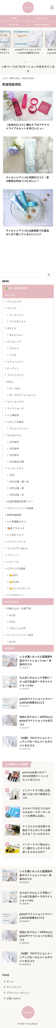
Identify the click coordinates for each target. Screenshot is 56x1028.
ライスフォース (15, 408)
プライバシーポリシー (18, 992)
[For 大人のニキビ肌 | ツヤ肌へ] (28, 7)
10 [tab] (42, 62)
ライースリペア (15, 401)
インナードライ (15, 468)
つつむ (12, 355)
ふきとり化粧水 (15, 422)
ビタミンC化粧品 (16, 568)
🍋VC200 (14, 581)
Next (53, 43)
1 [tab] (15, 62)
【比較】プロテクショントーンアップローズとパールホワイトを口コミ (35, 741)
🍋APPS (13, 575)
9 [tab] (39, 62)
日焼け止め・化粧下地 (19, 608)
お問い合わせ (13, 998)
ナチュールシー (15, 361)
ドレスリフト (16, 315)
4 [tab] (24, 62)
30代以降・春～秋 (19, 481)
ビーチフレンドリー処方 (20, 635)
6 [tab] (30, 62)
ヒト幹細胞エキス (16, 521)
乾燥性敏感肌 (14, 515)
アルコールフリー (18, 428)
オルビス (12, 328)
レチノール (13, 561)
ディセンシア (14, 341)
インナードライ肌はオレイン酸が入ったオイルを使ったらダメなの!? (36, 848)
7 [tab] (33, 62)
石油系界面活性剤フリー (20, 501)
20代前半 (14, 442)
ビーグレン (13, 368)
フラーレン (13, 555)
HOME (14, 18)
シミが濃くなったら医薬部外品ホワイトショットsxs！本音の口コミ (35, 660)
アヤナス (14, 348)
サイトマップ (13, 987)
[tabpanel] (28, 45)
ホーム (10, 981)
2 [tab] (18, 62)
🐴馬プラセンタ (15, 528)
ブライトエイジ (15, 375)
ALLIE (12, 615)
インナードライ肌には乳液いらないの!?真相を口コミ (36, 794)
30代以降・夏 (16, 488)
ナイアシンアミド (16, 541)
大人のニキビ (14, 435)
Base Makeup (12, 601)
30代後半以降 (16, 461)
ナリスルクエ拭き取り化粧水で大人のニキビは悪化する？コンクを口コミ (36, 830)
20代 (11, 475)
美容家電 (9, 648)
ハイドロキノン (15, 595)
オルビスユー (16, 335)
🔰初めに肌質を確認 (16, 288)
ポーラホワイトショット (22, 395)
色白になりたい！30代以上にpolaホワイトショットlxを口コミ (36, 720)
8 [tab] (36, 62)
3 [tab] (21, 62)
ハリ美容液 (13, 415)
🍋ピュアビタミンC (19, 588)
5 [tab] (27, 62)
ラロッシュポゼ (17, 628)
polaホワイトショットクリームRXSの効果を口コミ (36, 700)
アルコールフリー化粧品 (20, 508)
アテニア (12, 308)
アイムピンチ (14, 301)
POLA (10, 381)
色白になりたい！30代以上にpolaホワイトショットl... (28, 51)
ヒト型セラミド (15, 535)
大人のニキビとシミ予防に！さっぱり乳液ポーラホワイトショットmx (35, 681)
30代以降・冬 (16, 494)
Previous (3, 43)
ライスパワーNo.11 (17, 548)
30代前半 (14, 455)
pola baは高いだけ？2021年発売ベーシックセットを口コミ (35, 776)
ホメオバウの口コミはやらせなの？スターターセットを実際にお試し (36, 812)
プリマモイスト (17, 321)
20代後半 (14, 448)
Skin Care (14, 24)
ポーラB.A (14, 388)
